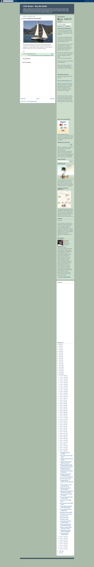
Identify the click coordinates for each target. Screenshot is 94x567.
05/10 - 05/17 (63, 433)
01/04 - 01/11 (63, 548)
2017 (60, 360)
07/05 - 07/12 (63, 419)
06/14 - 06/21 (63, 424)
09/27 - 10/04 (63, 398)
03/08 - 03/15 (63, 449)
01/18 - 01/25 (63, 545)
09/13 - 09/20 (63, 402)
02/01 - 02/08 (63, 541)
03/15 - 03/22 (63, 447)
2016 (60, 361)
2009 (60, 374)
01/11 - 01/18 (63, 547)
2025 (60, 346)
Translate (68, 26)
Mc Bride (67, 240)
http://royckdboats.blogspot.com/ (65, 80)
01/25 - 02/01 (63, 543)
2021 (60, 353)
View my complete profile (64, 277)
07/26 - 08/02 (63, 414)
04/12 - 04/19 (63, 440)
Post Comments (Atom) (32, 101)
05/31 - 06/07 (63, 428)
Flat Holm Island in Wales (65, 478)
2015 (60, 363)
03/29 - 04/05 (63, 444)
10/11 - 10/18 (63, 394)
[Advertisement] (63, 318)
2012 (60, 368)
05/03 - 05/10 (63, 435)
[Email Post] (52, 53)
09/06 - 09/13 (63, 403)
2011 (60, 370)
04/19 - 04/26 (63, 438)
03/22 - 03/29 (63, 445)
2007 (60, 552)
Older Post (52, 98)
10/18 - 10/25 (63, 393)
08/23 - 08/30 (63, 407)
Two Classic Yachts (64, 519)
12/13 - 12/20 (63, 379)
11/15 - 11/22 (63, 386)
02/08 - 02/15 (63, 540)
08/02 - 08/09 (63, 412)
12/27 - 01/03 (63, 375)
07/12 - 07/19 (63, 417)
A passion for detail (64, 515)
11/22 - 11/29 (63, 384)
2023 (60, 349)
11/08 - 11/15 (63, 387)
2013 (60, 367)
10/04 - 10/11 (63, 396)
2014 (60, 365)
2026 (60, 344)
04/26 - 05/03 (63, 437)
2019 (60, 356)
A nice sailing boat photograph (66, 476)
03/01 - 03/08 (63, 451)
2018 (60, 358)
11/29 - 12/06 (63, 382)
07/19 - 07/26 (63, 416)
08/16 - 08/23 (63, 409)
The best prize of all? (64, 517)
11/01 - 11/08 (63, 389)
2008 (60, 551)
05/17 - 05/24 (63, 431)
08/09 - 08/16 (63, 410)
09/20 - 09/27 (63, 400)
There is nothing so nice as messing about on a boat (42, 55)
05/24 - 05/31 (63, 429)
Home (38, 98)
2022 (60, 351)
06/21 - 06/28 (63, 423)
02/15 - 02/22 (63, 538)
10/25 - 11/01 (63, 391)
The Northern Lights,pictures (66, 514)
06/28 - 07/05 (63, 421)
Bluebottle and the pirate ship (66, 512)
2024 (60, 347)
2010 (60, 372)
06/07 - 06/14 (63, 426)
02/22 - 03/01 (63, 536)
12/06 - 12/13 (63, 380)
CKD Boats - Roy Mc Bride (35, 6)
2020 (60, 354)
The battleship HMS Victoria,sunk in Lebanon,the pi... (66, 482)
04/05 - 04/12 (63, 442)
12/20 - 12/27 (63, 377)
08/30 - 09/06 (63, 405)
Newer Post (23, 98)
